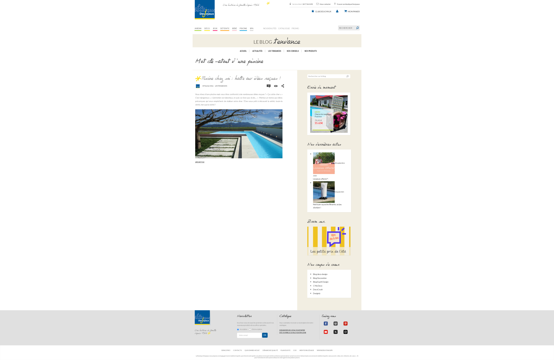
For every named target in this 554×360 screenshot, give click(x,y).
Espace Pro (225, 350)
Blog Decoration (320, 278)
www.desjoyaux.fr (325, 350)
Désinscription (257, 329)
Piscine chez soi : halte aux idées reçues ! (241, 79)
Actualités (257, 51)
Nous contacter (325, 4)
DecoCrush (318, 289)
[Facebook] (326, 324)
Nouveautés (269, 28)
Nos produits (311, 51)
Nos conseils (293, 51)
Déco (207, 28)
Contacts (237, 350)
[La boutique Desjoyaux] (277, 40)
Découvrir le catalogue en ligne (292, 332)
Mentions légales (307, 350)
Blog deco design (320, 274)
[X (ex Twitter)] (336, 332)
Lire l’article (199, 162)
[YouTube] (326, 332)
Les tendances (274, 51)
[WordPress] (336, 324)
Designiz (316, 293)
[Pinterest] (346, 324)
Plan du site (285, 350)
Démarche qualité (270, 350)
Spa (251, 28)
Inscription (243, 329)
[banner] (205, 9)
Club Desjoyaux (323, 11)
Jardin (197, 28)
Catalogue (284, 28)
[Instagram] (346, 332)
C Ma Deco (317, 285)
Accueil (243, 51)
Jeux (215, 28)
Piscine (243, 28)
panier (354, 11)
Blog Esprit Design (320, 282)
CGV (295, 350)
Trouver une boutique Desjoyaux (348, 4)
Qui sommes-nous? (252, 350)
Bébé (234, 28)
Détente (224, 28)
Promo (295, 28)
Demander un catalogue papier (292, 330)
